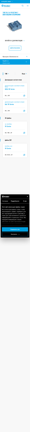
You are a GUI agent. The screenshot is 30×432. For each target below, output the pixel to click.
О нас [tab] (25, 201)
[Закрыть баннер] (27, 196)
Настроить (14, 234)
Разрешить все (15, 229)
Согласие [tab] (5, 201)
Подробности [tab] (15, 201)
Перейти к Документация (13, 41)
